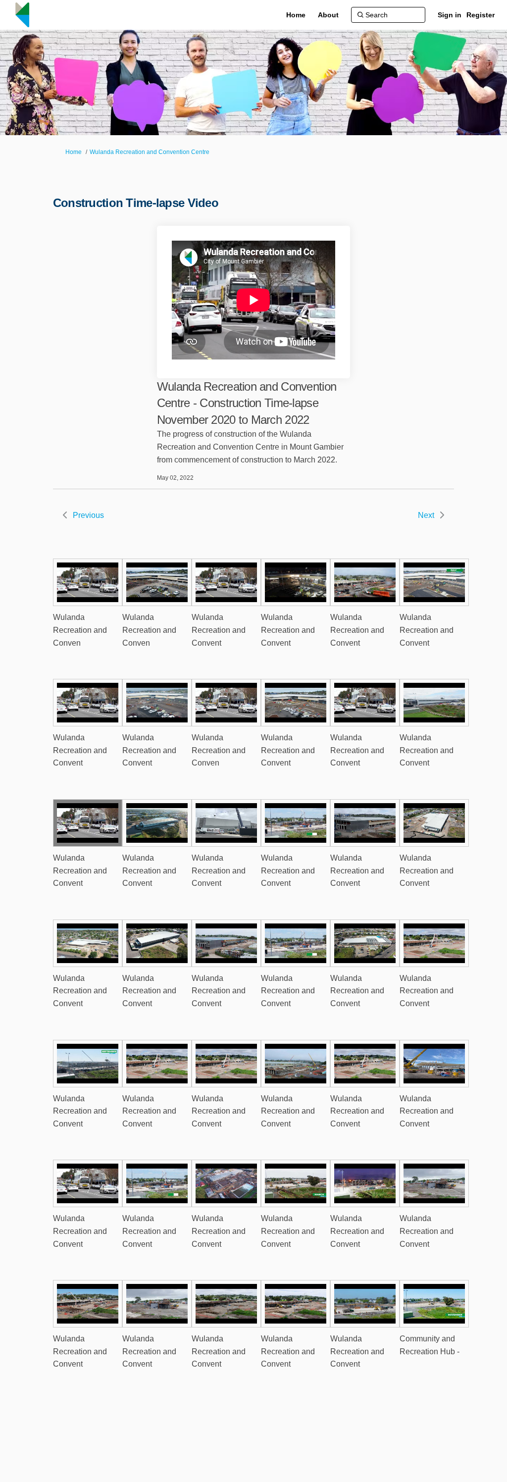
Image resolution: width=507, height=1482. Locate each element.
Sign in (449, 15)
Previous (88, 515)
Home (73, 152)
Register (480, 15)
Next (426, 515)
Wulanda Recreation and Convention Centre (149, 152)
